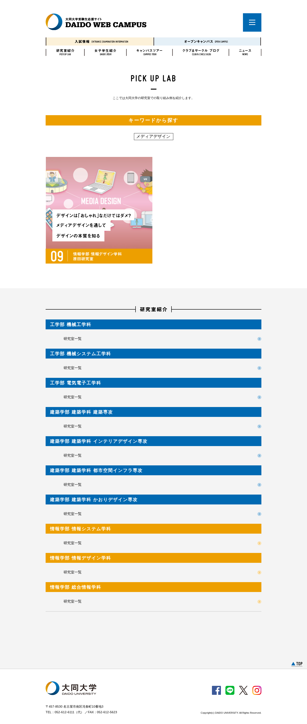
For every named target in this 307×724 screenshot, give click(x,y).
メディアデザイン (153, 136)
